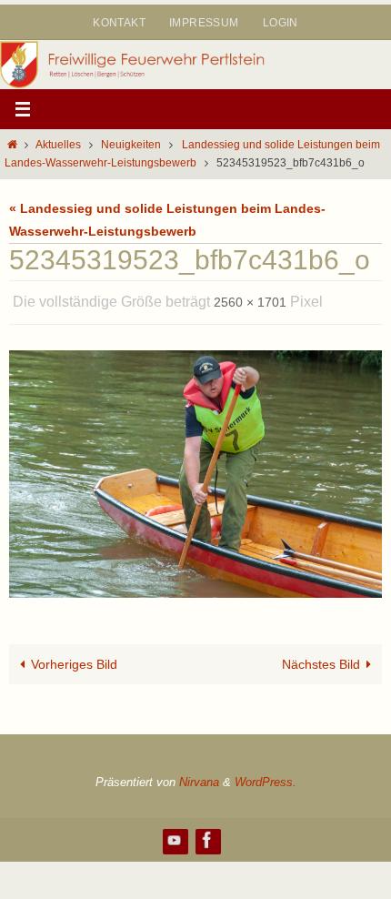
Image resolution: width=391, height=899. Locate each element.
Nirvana (199, 777)
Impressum (204, 22)
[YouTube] (174, 834)
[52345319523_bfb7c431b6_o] (195, 469)
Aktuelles (58, 144)
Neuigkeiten (131, 144)
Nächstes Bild (321, 659)
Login (280, 22)
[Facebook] (207, 834)
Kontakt (119, 22)
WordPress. (265, 777)
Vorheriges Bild (74, 659)
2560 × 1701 (250, 300)
